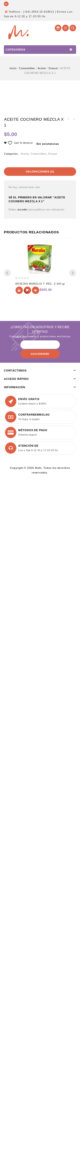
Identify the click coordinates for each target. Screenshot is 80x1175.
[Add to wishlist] (27, 290)
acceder (22, 209)
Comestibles (27, 68)
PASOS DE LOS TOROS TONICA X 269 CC (73, 119)
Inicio (13, 68)
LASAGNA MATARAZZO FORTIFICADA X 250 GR (68, 119)
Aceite (42, 68)
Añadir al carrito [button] (19, 290)
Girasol (53, 68)
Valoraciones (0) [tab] (40, 171)
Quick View (35, 290)
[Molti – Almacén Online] (18, 32)
